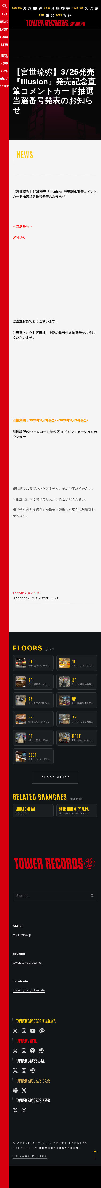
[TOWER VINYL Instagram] (24, 1050)
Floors (27, 647)
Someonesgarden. (60, 1148)
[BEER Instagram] (70, 15)
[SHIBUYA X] (25, 8)
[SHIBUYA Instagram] (29, 8)
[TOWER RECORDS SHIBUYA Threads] (42, 1030)
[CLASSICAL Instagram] (91, 8)
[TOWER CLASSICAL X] (15, 1070)
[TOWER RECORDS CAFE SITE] (15, 1090)
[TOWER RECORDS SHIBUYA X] (15, 1030)
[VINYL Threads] (63, 8)
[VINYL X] (53, 8)
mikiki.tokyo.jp (22, 935)
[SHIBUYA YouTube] (35, 8)
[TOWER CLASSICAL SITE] (32, 1070)
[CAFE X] (52, 15)
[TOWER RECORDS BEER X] (15, 1110)
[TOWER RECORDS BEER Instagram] (24, 1110)
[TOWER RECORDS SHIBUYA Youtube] (33, 1030)
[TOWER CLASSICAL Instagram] (24, 1070)
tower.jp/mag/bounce (27, 963)
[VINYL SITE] (68, 8)
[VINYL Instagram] (58, 8)
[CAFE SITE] (47, 15)
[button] (4, 6)
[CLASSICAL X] (87, 8)
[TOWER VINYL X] (15, 1050)
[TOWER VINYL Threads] (32, 1050)
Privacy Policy (30, 1156)
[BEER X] (65, 15)
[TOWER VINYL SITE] (41, 1050)
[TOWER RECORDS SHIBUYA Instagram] (24, 1030)
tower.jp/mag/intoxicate (29, 990)
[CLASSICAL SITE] (96, 8)
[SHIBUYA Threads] (40, 8)
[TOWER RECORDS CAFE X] (24, 1090)
